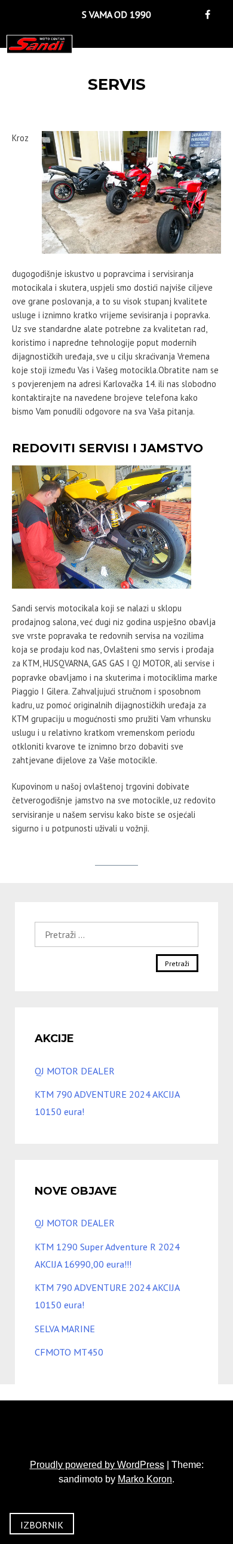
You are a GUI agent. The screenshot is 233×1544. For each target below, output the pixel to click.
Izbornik (41, 1525)
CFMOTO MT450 (69, 1352)
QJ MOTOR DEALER (75, 1071)
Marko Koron (145, 1479)
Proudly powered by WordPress (97, 1465)
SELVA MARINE (65, 1329)
